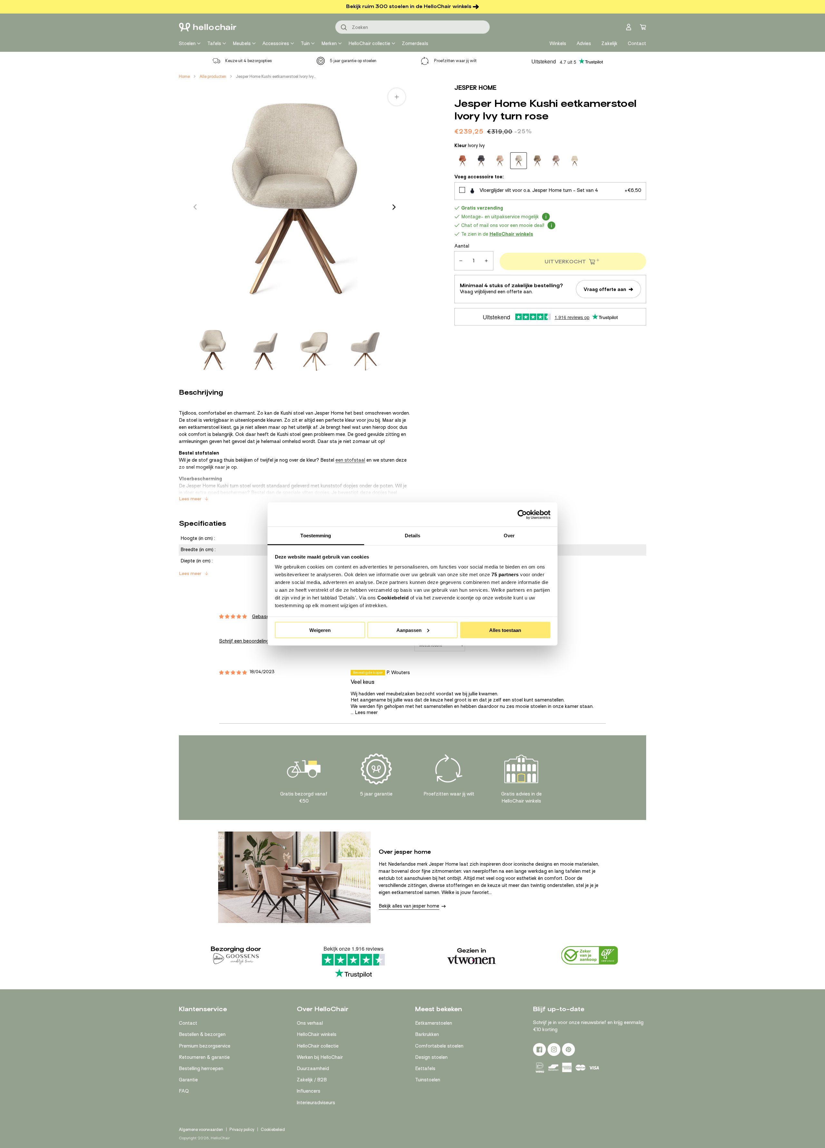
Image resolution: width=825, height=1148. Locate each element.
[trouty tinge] (575, 161)
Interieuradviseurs (316, 1102)
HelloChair (220, 1138)
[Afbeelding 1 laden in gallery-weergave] (213, 350)
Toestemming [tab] (315, 535)
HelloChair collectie (369, 43)
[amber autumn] (462, 161)
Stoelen (187, 43)
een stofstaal (350, 460)
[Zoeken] (344, 28)
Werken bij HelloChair (320, 1057)
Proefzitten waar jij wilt (455, 60)
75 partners (505, 574)
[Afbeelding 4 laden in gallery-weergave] (365, 350)
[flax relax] (500, 161)
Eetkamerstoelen (433, 1023)
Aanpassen (409, 630)
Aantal (461, 246)
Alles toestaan (505, 630)
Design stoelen (431, 1057)
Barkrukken (427, 1034)
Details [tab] (413, 535)
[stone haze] (556, 161)
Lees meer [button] (366, 712)
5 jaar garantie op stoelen (353, 60)
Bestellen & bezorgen (202, 1034)
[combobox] (412, 27)
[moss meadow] (537, 161)
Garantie (188, 1079)
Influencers (308, 1091)
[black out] (481, 161)
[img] (233, 672)
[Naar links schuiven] (195, 207)
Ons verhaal (310, 1023)
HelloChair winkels (316, 1034)
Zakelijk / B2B (312, 1079)
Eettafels (425, 1068)
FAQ (184, 1091)
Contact (188, 1023)
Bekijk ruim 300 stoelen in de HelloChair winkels (408, 6)
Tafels (214, 43)
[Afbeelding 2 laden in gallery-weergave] (263, 350)
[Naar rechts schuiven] (394, 207)
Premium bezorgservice (204, 1046)
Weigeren (320, 630)
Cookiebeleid (393, 597)
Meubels (242, 43)
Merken (329, 43)
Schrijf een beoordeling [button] (244, 641)
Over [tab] (509, 535)
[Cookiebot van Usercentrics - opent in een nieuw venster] (522, 514)
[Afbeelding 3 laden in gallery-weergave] (314, 350)
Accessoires (275, 43)
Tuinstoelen (427, 1079)
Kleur (469, 145)
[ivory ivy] (518, 161)
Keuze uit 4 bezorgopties (248, 60)
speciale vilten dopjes (306, 492)
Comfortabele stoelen (439, 1046)
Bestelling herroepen (201, 1068)
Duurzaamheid (313, 1068)
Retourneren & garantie (204, 1057)
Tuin (305, 43)
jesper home (475, 87)
